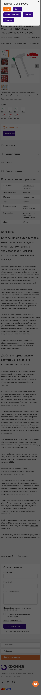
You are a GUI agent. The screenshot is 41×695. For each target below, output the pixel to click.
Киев (7, 9)
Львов (17, 9)
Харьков (8, 20)
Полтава (28, 15)
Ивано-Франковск (12, 15)
